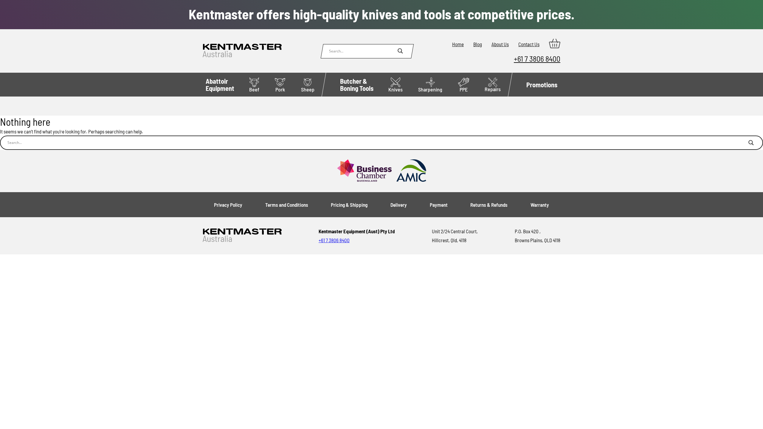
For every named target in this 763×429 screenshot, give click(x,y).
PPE (464, 89)
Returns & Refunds (489, 205)
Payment (439, 205)
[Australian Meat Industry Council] (411, 171)
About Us (500, 44)
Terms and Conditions (286, 205)
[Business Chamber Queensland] (364, 171)
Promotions (541, 84)
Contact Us (528, 44)
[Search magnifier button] (400, 51)
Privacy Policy (228, 205)
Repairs (493, 89)
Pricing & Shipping (349, 205)
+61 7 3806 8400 (537, 58)
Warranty (540, 205)
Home (458, 44)
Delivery (398, 205)
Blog (477, 44)
